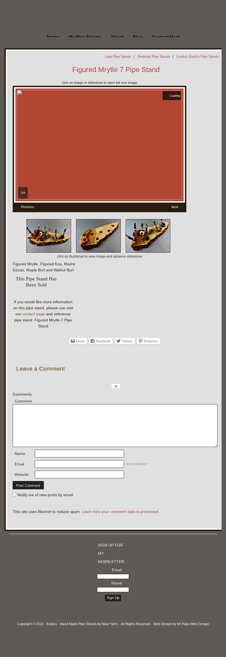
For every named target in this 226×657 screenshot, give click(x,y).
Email (19, 464)
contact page (33, 314)
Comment (23, 401)
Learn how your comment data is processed (120, 511)
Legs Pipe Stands (118, 57)
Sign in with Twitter (91, 378)
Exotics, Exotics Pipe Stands (198, 57)
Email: (117, 570)
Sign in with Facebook (140, 378)
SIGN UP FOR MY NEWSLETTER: (111, 553)
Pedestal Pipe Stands (154, 57)
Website (22, 474)
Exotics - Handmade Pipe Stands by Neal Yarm (45, 16)
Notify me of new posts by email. (45, 495)
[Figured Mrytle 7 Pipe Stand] (99, 198)
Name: (117, 583)
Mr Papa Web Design (193, 624)
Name (20, 453)
